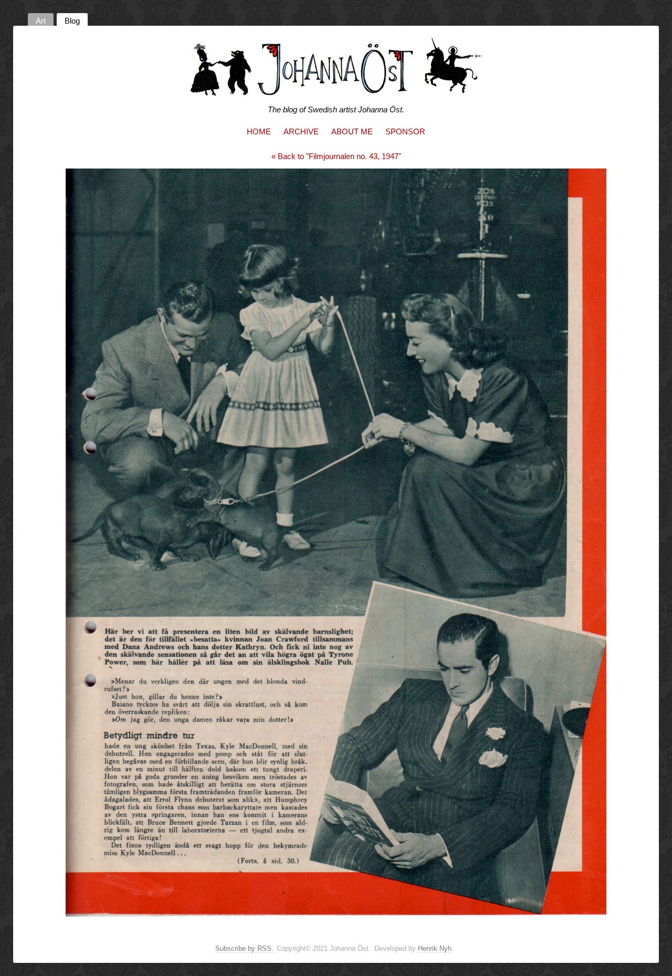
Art (41, 20)
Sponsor (405, 131)
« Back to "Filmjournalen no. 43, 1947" (336, 156)
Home (259, 131)
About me (352, 131)
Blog (72, 20)
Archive (301, 131)
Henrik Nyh (435, 948)
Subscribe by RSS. (244, 948)
